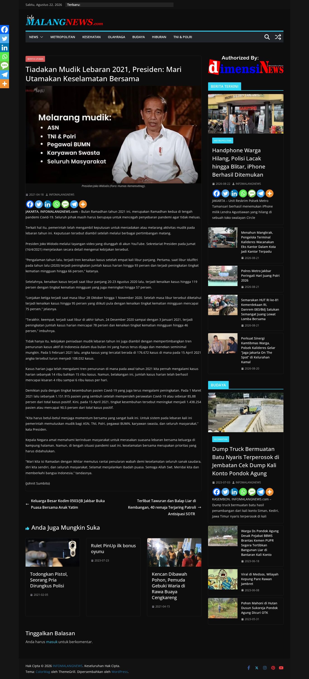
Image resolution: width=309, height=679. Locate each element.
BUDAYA (138, 37)
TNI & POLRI (183, 37)
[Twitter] (39, 204)
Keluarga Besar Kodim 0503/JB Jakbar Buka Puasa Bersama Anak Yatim (68, 504)
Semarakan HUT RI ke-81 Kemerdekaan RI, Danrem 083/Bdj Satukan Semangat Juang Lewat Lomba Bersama (260, 309)
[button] (40, 37)
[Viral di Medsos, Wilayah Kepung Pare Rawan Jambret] (223, 582)
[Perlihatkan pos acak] (278, 37)
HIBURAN (159, 37)
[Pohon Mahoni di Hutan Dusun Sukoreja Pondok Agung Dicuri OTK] (223, 611)
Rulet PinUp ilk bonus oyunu (113, 548)
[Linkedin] (48, 204)
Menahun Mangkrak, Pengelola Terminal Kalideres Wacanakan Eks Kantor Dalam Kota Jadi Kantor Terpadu (258, 242)
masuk (51, 641)
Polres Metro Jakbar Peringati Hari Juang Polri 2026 (260, 275)
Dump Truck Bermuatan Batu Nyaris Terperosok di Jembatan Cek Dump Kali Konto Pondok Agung (245, 461)
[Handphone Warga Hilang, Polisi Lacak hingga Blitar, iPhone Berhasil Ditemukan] (245, 114)
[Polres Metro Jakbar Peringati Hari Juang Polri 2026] (223, 279)
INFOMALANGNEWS (61, 194)
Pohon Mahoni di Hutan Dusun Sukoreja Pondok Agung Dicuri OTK (259, 608)
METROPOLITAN (62, 37)
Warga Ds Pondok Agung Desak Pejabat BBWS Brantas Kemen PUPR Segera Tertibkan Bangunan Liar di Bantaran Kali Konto (260, 543)
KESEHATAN (91, 37)
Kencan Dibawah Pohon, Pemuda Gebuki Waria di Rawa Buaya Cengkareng (169, 585)
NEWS (33, 37)
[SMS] (65, 204)
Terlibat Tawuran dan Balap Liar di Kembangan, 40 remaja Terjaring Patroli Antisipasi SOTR (162, 507)
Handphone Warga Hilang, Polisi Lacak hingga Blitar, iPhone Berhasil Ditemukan (238, 162)
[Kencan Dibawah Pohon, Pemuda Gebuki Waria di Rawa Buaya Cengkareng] (174, 541)
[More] (83, 204)
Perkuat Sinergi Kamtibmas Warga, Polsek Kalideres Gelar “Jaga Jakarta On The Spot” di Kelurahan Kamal (258, 350)
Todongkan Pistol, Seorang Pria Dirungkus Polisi (49, 580)
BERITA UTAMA (35, 58)
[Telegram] (74, 204)
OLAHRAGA (116, 37)
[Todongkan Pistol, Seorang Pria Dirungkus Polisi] (53, 541)
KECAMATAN (220, 439)
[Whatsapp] (56, 204)
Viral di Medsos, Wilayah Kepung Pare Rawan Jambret (259, 579)
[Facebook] (30, 204)
